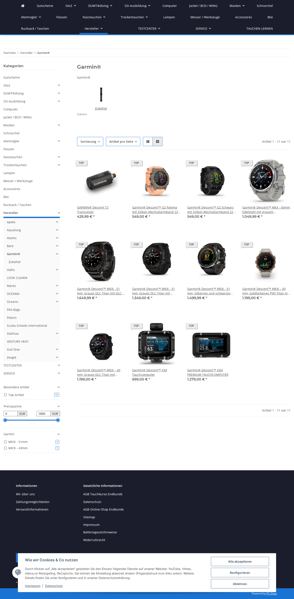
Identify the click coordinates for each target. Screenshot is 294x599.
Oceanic (13, 302)
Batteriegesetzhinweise (100, 532)
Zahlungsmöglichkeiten (33, 502)
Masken (9, 125)
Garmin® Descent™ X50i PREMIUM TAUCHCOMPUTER (207, 372)
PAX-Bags (13, 310)
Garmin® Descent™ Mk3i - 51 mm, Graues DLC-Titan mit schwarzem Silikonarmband (153, 291)
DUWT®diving (13, 93)
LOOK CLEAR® (17, 278)
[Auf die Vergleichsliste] (106, 164)
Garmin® (13, 254)
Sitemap (89, 517)
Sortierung (88, 141)
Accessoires (11, 189)
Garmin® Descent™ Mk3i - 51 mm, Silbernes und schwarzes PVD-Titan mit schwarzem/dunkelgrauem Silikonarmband (209, 291)
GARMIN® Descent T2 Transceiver (92, 209)
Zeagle (11, 357)
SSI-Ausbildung (14, 101)
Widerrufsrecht (94, 540)
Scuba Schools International (27, 325)
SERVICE (9, 373)
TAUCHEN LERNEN (259, 28)
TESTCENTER (12, 365)
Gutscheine (11, 77)
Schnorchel (11, 133)
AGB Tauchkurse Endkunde (102, 494)
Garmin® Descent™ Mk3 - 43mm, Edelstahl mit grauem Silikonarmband (266, 209)
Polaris (12, 318)
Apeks (11, 222)
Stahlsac (13, 333)
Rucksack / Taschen (17, 205)
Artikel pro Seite (121, 141)
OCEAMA (13, 294)
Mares (11, 286)
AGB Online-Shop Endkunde (103, 509)
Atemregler (11, 141)
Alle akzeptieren (240, 561)
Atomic (12, 238)
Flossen (8, 149)
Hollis (11, 270)
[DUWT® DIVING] (23, 5)
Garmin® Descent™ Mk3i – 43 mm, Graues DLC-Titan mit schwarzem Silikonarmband (98, 372)
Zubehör (101, 108)
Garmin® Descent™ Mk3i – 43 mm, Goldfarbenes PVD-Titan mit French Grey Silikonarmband (265, 291)
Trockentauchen (15, 165)
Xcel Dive (13, 349)
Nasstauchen (12, 157)
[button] (148, 141)
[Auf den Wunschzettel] (118, 164)
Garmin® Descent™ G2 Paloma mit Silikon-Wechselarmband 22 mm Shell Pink (155, 209)
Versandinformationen (32, 509)
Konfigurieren (240, 572)
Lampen (9, 173)
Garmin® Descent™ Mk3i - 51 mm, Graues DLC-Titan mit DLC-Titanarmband (99, 291)
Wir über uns (25, 494)
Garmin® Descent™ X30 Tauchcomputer (149, 372)
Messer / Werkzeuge (18, 181)
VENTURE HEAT (18, 341)
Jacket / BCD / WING (17, 117)
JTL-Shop (271, 593)
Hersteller (10, 213)
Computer (10, 109)
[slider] (5, 420)
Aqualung (14, 230)
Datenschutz (54, 586)
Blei (6, 197)
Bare (10, 246)
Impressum (32, 586)
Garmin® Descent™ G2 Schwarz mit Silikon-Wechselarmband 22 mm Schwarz (210, 209)
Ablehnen (240, 584)
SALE (6, 85)
